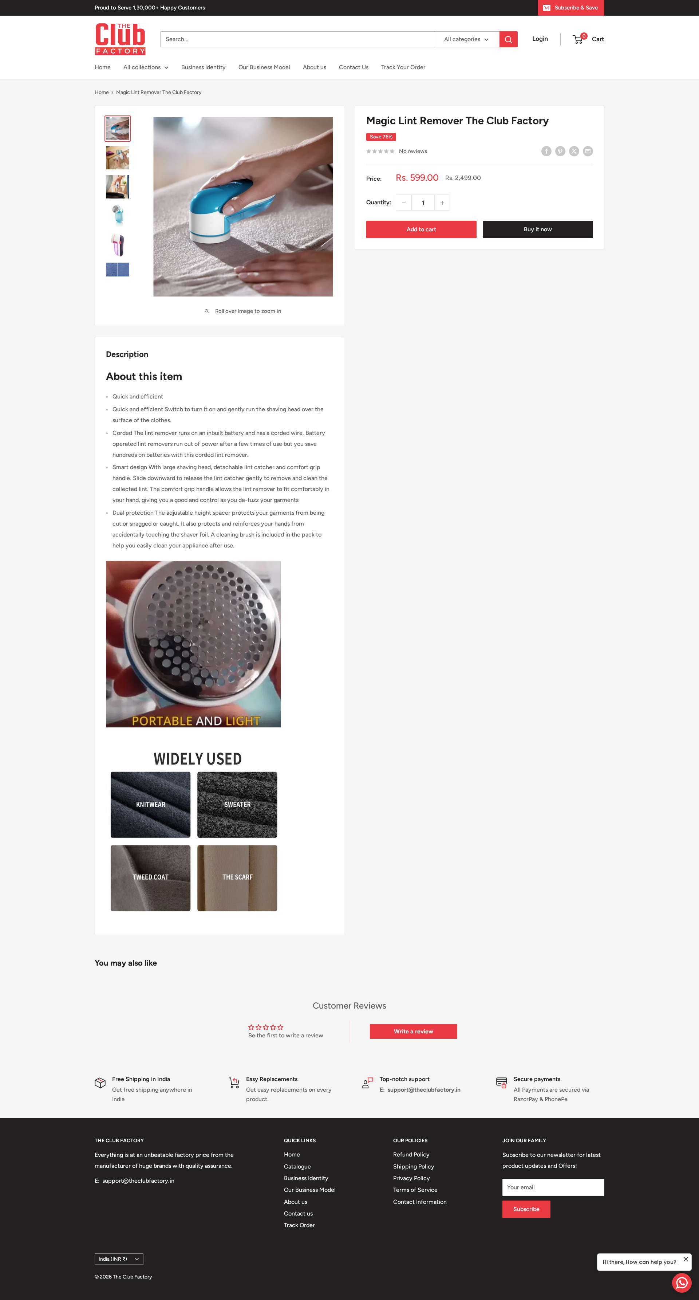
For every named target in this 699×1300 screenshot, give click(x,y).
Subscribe (526, 1209)
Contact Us (353, 67)
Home (103, 67)
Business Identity (203, 67)
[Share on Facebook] (546, 150)
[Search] (508, 39)
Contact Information (420, 1201)
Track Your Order (403, 67)
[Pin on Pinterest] (560, 150)
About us (314, 67)
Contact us (298, 1213)
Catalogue (297, 1166)
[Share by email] (588, 150)
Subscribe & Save (576, 7)
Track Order (299, 1225)
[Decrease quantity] (403, 203)
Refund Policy (411, 1154)
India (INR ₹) (113, 1259)
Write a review (413, 1031)
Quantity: (378, 202)
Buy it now (538, 229)
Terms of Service (415, 1189)
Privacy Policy (411, 1178)
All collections (142, 67)
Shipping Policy (413, 1166)
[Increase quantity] (442, 203)
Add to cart (421, 229)
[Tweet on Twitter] (574, 150)
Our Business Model (264, 67)
